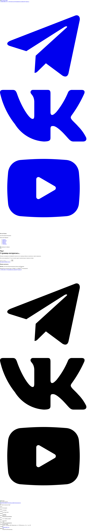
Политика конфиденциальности (14, 502)
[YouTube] (43, 499)
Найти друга (7, 261)
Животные (4, 240)
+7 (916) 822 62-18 (11, 1)
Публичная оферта (4, 502)
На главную (2, 261)
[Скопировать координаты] (21, 268)
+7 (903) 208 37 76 (3, 269)
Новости (4, 241)
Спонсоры (4, 243)
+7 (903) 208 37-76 (3, 1)
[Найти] (12, 260)
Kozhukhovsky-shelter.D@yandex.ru (22, 1)
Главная (4, 239)
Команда (4, 242)
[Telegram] (43, 357)
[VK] (43, 411)
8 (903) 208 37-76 (5, 527)
